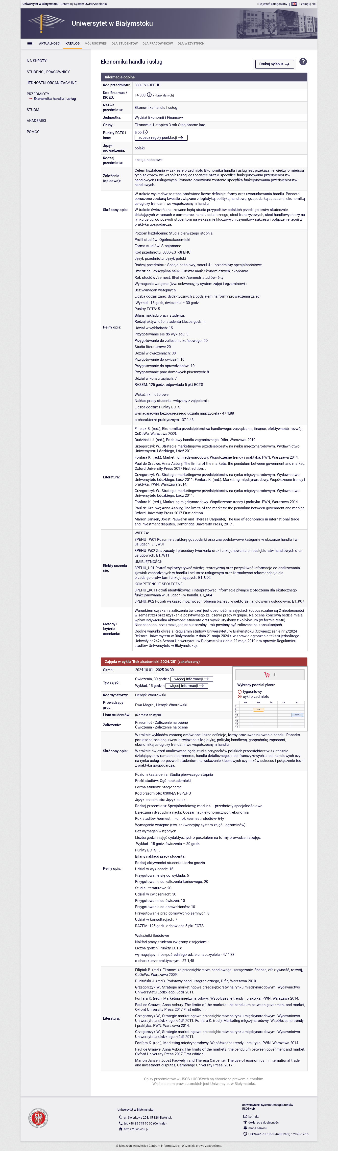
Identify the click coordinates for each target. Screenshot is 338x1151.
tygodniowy (252, 691)
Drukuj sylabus (271, 64)
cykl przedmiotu (255, 696)
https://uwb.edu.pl (136, 1129)
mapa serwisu (257, 1128)
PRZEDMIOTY (38, 94)
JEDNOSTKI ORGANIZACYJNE (52, 83)
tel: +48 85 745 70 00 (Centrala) (145, 1123)
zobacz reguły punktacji (158, 137)
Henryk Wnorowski (150, 695)
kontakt (253, 1116)
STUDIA (33, 110)
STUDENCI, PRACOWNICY (48, 72)
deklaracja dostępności (263, 1122)
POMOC (33, 132)
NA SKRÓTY (37, 61)
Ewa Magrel (144, 705)
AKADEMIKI (36, 120)
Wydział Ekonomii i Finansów (159, 117)
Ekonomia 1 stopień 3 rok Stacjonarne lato (170, 125)
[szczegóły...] (274, 674)
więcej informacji (188, 679)
